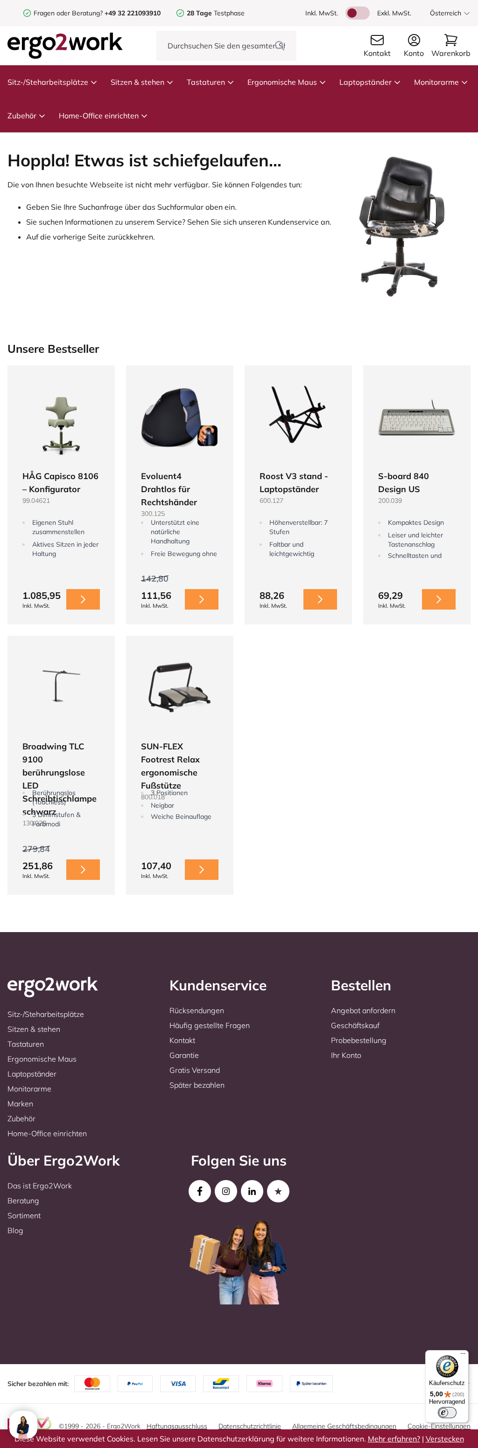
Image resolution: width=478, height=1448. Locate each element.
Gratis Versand (194, 1070)
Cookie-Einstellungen (439, 1426)
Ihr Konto (346, 1055)
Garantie (184, 1055)
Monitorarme (436, 82)
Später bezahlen (197, 1085)
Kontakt (182, 1040)
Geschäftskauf (355, 1025)
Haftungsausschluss (177, 1426)
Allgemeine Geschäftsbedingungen (344, 1426)
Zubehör (21, 115)
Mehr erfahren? (394, 1438)
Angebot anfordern (363, 1010)
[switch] (447, 1412)
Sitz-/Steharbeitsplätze (47, 82)
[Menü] (463, 1355)
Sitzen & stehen (137, 82)
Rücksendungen (196, 1010)
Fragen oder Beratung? (68, 13)
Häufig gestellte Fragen (209, 1025)
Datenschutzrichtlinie (249, 1426)
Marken (20, 1103)
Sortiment (24, 1215)
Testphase (216, 13)
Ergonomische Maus (282, 82)
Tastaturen (206, 82)
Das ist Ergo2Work (39, 1185)
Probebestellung (359, 1040)
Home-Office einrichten (99, 115)
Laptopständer (365, 82)
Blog (15, 1230)
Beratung (23, 1200)
